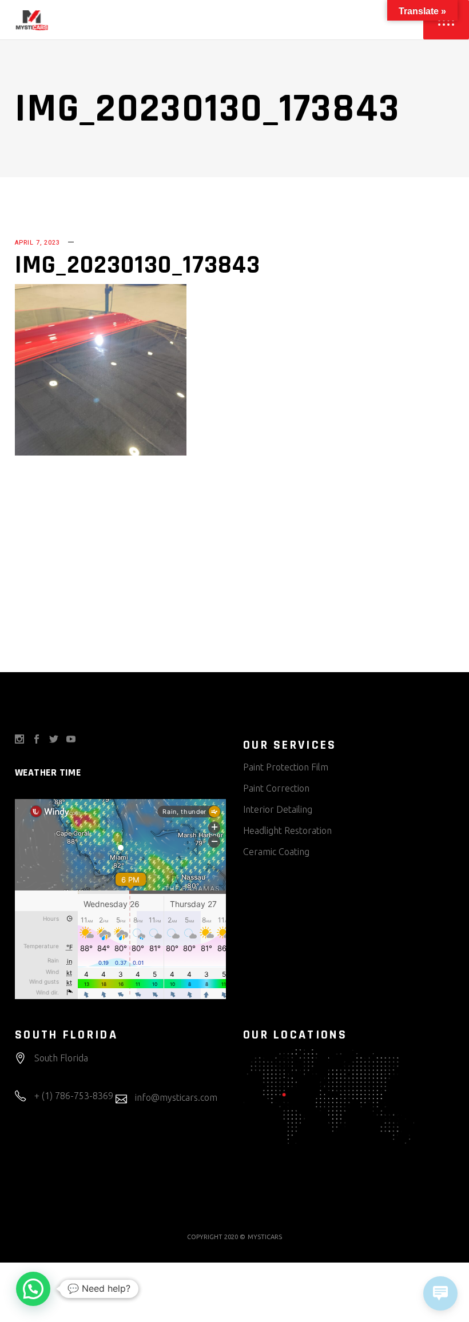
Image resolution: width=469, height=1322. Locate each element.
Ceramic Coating (276, 851)
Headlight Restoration (287, 830)
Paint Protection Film (285, 767)
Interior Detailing (277, 809)
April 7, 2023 (37, 242)
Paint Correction (276, 788)
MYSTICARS (265, 1236)
